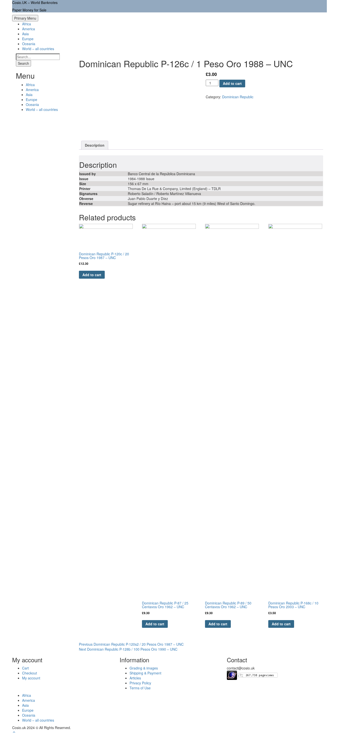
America (28, 28)
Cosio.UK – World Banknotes (35, 2)
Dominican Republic (237, 96)
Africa (26, 23)
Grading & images (144, 668)
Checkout (29, 672)
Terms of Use (140, 687)
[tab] (94, 145)
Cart (25, 668)
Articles (135, 677)
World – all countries (38, 48)
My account (31, 677)
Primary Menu (25, 18)
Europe (28, 38)
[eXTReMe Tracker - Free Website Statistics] (232, 674)
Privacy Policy (140, 682)
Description (94, 145)
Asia (25, 33)
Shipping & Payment (145, 672)
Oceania (28, 43)
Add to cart (232, 83)
